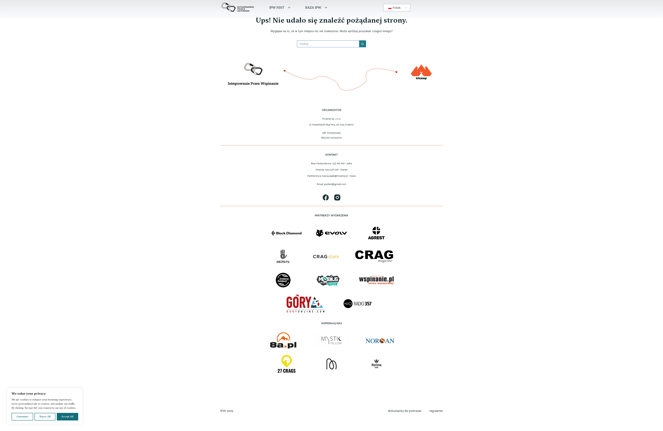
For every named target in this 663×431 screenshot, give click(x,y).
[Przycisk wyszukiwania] (362, 43)
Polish (396, 7)
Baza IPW (313, 7)
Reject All (45, 416)
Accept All (67, 416)
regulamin (436, 411)
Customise (22, 416)
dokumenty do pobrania (404, 411)
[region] (45, 406)
